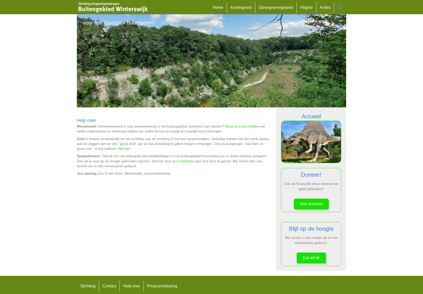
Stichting (87, 286)
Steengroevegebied (276, 7)
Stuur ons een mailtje (241, 126)
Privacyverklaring (162, 286)
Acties (325, 7)
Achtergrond (241, 7)
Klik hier (124, 149)
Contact (109, 286)
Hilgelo (306, 7)
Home (218, 7)
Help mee (131, 286)
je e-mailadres (184, 161)
